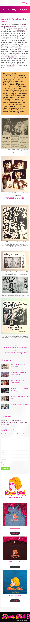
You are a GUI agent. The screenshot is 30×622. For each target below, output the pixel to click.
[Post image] (5, 366)
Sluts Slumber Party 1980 (18, 364)
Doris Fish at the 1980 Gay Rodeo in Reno (18, 373)
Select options (15, 533)
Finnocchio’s (16, 53)
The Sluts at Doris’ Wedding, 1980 (19, 397)
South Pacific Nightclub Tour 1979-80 (19, 389)
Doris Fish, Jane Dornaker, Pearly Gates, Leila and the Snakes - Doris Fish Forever (14, 422)
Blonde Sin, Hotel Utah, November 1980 (17, 381)
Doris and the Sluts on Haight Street (19, 405)
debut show (20, 30)
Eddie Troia (13, 28)
